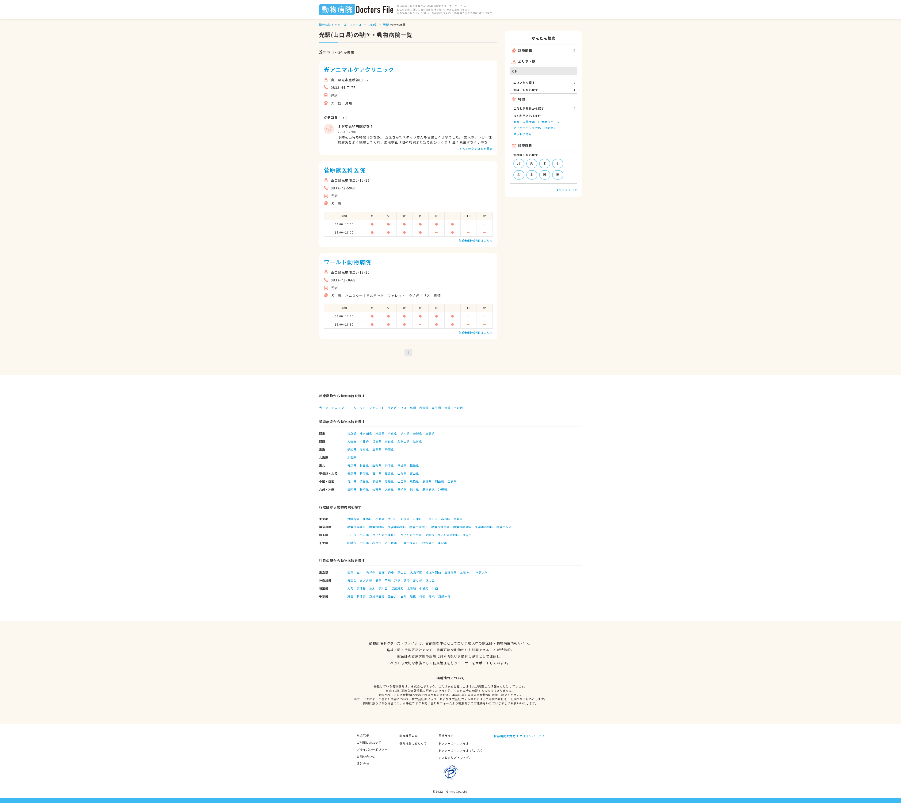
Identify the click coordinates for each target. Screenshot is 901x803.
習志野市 (428, 543)
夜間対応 (550, 128)
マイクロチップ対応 (527, 128)
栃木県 (405, 433)
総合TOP (363, 735)
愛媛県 (377, 481)
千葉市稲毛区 (410, 543)
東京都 (351, 433)
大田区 (392, 519)
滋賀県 (417, 441)
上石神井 (466, 572)
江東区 (417, 519)
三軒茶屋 (450, 572)
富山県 (414, 473)
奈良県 (389, 441)
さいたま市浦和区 (384, 535)
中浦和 (423, 588)
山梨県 (402, 473)
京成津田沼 (377, 596)
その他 (458, 408)
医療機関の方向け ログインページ (517, 736)
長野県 (351, 473)
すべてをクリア (566, 190)
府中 (391, 572)
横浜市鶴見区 (462, 527)
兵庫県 (377, 441)
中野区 (458, 519)
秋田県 (364, 465)
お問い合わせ (366, 756)
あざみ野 (366, 580)
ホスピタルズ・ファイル (455, 757)
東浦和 (361, 588)
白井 (404, 596)
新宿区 (405, 519)
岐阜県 (364, 449)
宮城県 (402, 465)
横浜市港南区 (440, 527)
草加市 (429, 535)
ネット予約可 (522, 134)
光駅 (386, 25)
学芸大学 (482, 572)
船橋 (413, 596)
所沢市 (364, 535)
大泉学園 (416, 572)
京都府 (364, 441)
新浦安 (361, 596)
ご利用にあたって (369, 742)
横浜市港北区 (418, 527)
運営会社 (363, 763)
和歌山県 (403, 441)
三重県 (377, 449)
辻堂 (407, 580)
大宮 (350, 588)
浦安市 (442, 543)
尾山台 (402, 572)
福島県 (414, 465)
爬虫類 (423, 408)
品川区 (445, 519)
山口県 (372, 25)
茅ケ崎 (417, 580)
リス (403, 408)
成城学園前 (433, 572)
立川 (360, 572)
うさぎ (392, 408)
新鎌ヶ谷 (444, 596)
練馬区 (367, 519)
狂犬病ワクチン (549, 122)
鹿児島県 (428, 489)
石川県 (377, 473)
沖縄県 (442, 489)
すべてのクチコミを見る (476, 148)
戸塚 (397, 580)
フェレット (377, 408)
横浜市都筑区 (397, 527)
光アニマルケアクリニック (359, 69)
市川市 (364, 543)
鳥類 (413, 408)
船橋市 (351, 543)
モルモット (358, 408)
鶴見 (378, 580)
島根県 (426, 481)
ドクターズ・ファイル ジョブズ (460, 750)
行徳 (422, 596)
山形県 (377, 465)
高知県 (389, 481)
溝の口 (430, 580)
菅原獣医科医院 (344, 170)
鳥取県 (414, 481)
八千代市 (391, 543)
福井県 (389, 473)
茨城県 (417, 433)
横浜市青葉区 (356, 527)
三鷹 (382, 572)
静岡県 (389, 449)
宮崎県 (402, 489)
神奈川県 (366, 433)
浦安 (350, 596)
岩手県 (389, 465)
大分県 (389, 489)
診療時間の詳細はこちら (476, 240)
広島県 (452, 481)
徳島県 (364, 481)
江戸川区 (431, 519)
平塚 (388, 580)
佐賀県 (377, 489)
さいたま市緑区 (448, 535)
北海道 (351, 457)
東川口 (383, 588)
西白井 (392, 596)
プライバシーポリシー (372, 749)
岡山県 (439, 481)
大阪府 (351, 441)
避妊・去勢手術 (524, 122)
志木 (372, 588)
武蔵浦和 (397, 588)
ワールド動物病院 (347, 262)
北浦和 (411, 588)
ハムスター (339, 408)
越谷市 (467, 535)
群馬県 (430, 433)
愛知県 (351, 449)
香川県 (351, 481)
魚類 (447, 408)
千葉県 (392, 433)
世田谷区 (353, 519)
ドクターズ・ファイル (454, 743)
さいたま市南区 (411, 535)
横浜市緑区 (377, 527)
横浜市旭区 (504, 527)
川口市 (351, 535)
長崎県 (364, 489)
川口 (435, 588)
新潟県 (364, 473)
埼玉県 (380, 433)
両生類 (436, 408)
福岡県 (351, 489)
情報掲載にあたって (413, 743)
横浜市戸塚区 (484, 527)
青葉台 (351, 580)
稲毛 (432, 596)
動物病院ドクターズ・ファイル (340, 25)
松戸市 (377, 543)
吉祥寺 (370, 572)
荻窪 (350, 572)
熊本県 (414, 489)
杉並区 (380, 519)
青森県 (351, 465)
